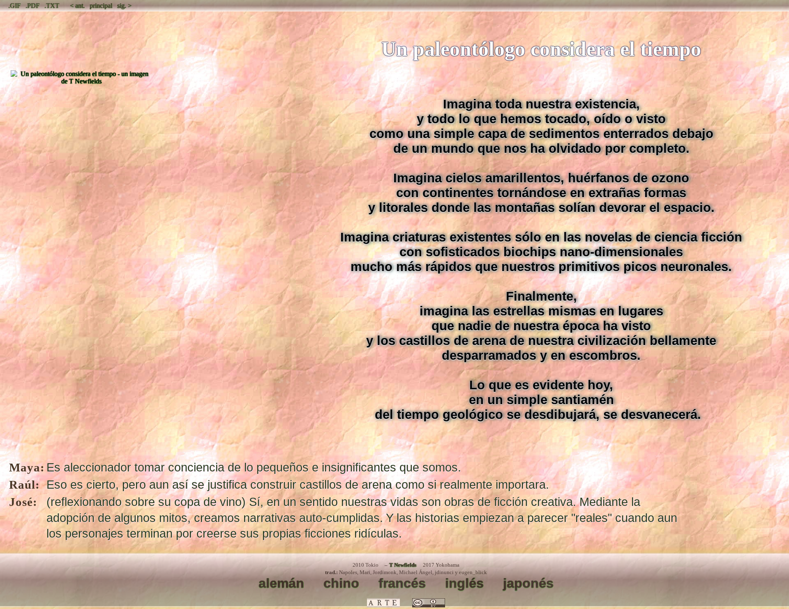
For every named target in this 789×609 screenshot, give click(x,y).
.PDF (32, 5)
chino (341, 583)
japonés (528, 583)
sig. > (124, 5)
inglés (464, 583)
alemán (281, 583)
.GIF (14, 5)
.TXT (51, 5)
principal (101, 5)
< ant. (77, 5)
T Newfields (402, 565)
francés (402, 583)
